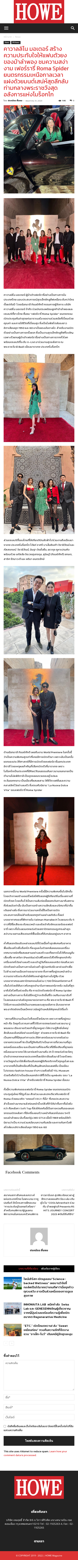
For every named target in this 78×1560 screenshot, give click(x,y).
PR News (15, 42)
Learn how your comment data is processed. (35, 1453)
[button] (6, 28)
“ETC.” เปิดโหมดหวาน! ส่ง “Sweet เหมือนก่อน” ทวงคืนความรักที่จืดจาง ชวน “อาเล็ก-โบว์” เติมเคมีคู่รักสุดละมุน (48, 1329)
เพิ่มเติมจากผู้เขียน (50, 1268)
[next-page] (11, 1343)
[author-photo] (39, 1245)
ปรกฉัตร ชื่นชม (15, 100)
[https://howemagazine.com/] (39, 11)
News (18, 36)
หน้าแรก (8, 36)
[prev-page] (6, 1343)
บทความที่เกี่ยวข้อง (28, 1268)
